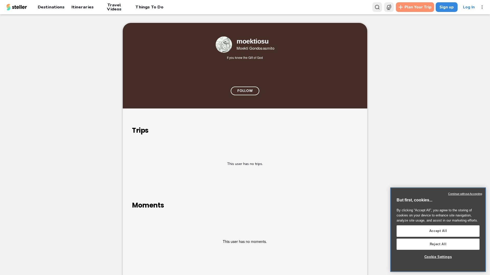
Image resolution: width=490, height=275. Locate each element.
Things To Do (149, 7)
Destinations (51, 7)
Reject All (438, 244)
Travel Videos (114, 7)
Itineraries (82, 7)
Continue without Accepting (465, 193)
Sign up (446, 7)
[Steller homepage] (16, 7)
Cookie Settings (438, 257)
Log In (469, 7)
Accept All (438, 231)
